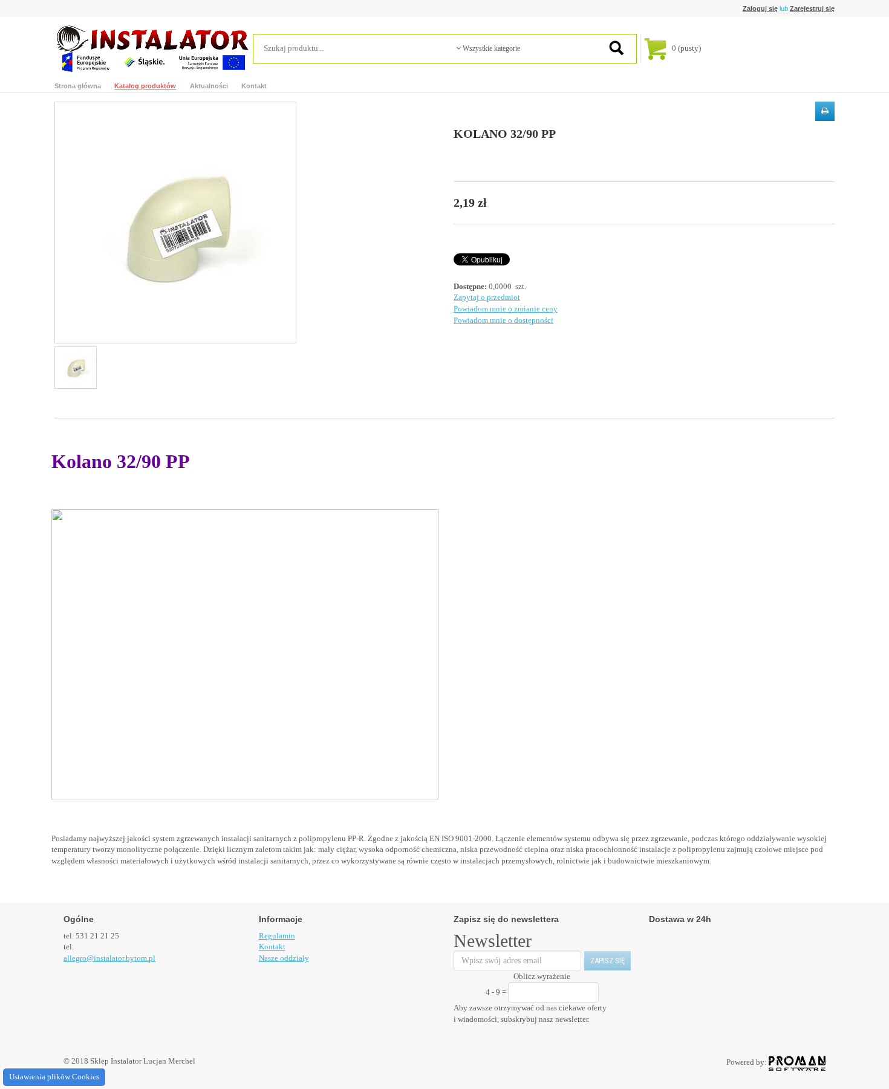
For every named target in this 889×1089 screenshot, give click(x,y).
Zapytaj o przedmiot (487, 297)
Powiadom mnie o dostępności (503, 320)
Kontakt (254, 85)
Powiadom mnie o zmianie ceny (506, 308)
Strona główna (77, 85)
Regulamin (277, 935)
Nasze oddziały (284, 958)
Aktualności (209, 85)
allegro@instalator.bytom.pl (109, 958)
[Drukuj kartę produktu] (825, 111)
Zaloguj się (760, 8)
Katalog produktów (145, 85)
